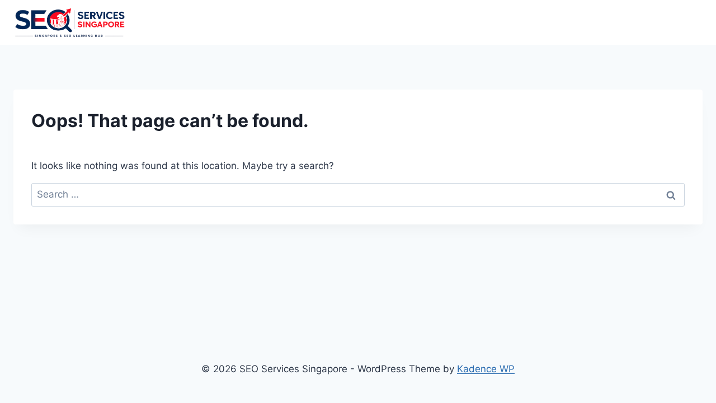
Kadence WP (486, 368)
